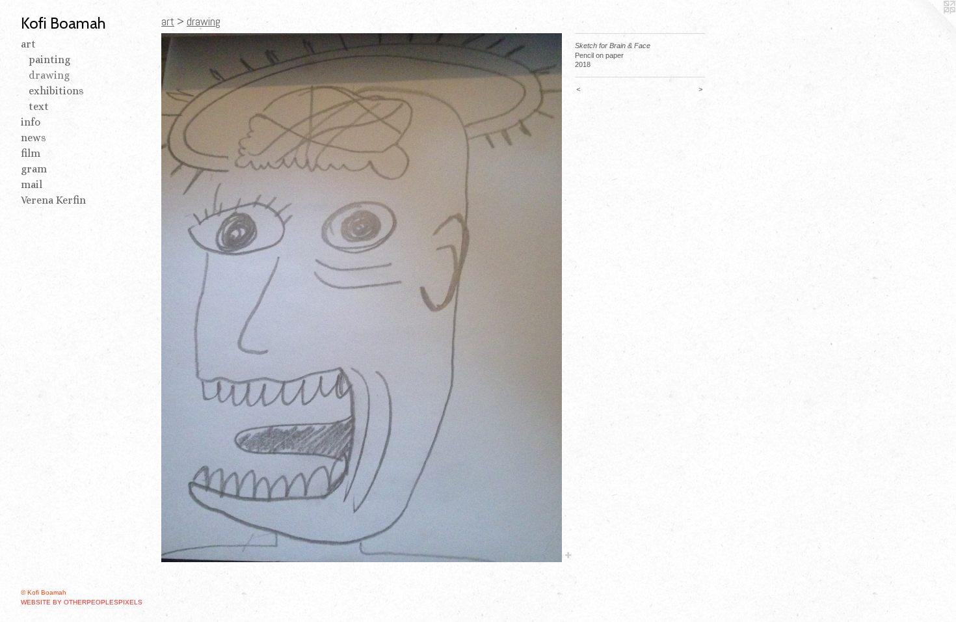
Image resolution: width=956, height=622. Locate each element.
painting (49, 59)
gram (34, 169)
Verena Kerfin (53, 200)
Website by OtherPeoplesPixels (81, 602)
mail (31, 184)
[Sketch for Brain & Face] (361, 297)
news (33, 137)
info (30, 122)
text (39, 106)
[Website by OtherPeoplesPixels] (930, 26)
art (28, 44)
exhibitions (56, 91)
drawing (49, 75)
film (30, 153)
